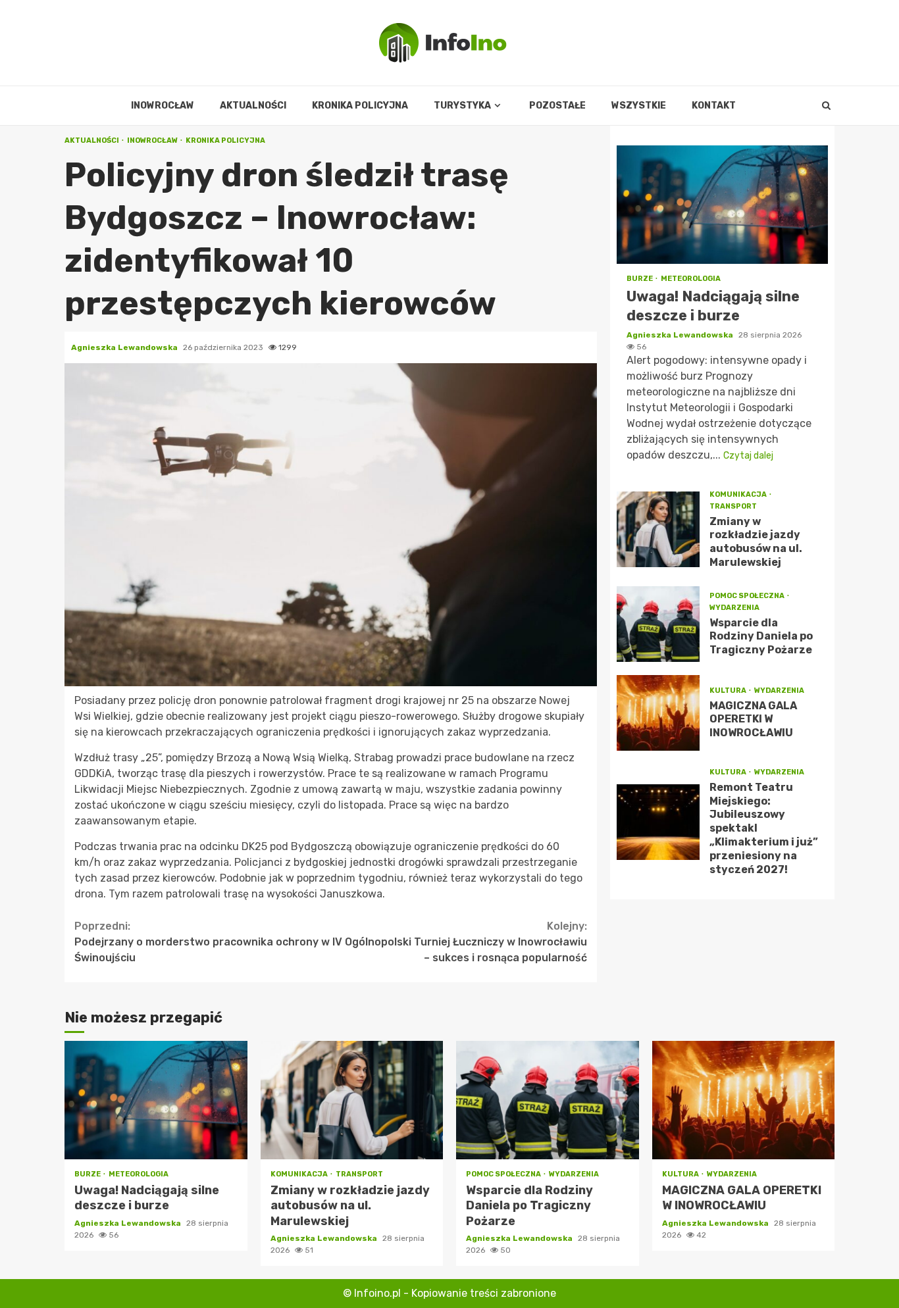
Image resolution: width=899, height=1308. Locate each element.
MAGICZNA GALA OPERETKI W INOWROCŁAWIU (658, 712)
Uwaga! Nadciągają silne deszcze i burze (722, 204)
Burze (640, 278)
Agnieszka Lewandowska (125, 347)
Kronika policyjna (360, 105)
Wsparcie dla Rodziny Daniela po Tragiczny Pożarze (658, 623)
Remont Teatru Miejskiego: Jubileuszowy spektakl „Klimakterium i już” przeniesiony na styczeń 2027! (658, 821)
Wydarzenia (734, 607)
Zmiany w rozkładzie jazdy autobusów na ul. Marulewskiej (658, 529)
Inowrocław (162, 105)
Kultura (728, 689)
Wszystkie (638, 105)
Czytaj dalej (748, 455)
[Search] (826, 105)
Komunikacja (738, 493)
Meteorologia (691, 278)
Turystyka (462, 105)
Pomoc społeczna (747, 595)
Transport (733, 505)
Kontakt (714, 105)
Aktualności (253, 105)
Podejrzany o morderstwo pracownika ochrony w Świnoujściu (202, 942)
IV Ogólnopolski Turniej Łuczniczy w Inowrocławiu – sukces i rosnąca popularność (459, 942)
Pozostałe (557, 105)
